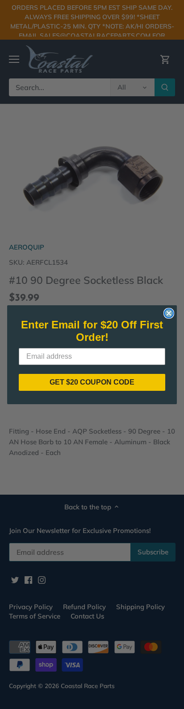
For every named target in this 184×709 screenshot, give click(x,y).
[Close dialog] (168, 313)
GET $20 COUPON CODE (92, 382)
